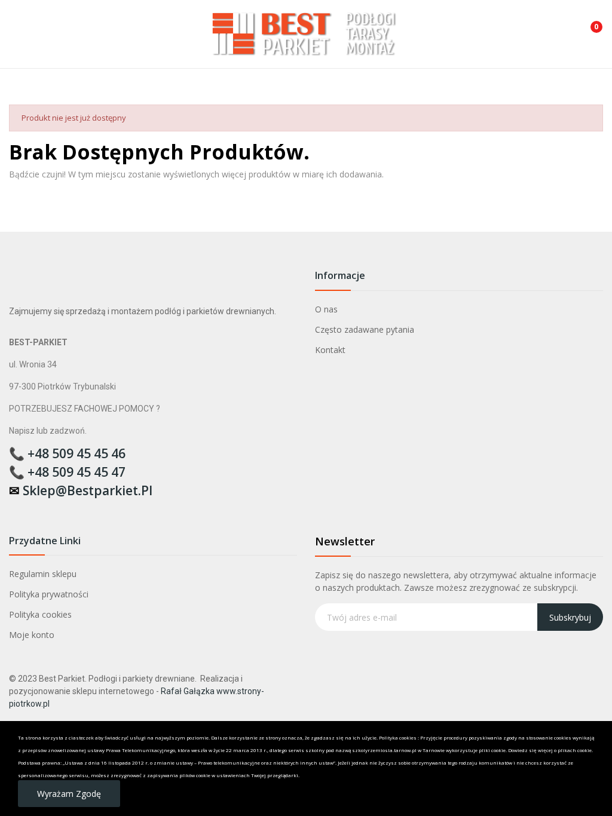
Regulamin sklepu (42, 573)
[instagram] (38, 510)
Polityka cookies (40, 614)
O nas (326, 309)
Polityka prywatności (48, 594)
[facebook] (14, 510)
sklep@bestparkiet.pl (87, 490)
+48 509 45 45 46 (76, 453)
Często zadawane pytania (364, 329)
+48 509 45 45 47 (76, 472)
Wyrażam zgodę (69, 793)
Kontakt (330, 349)
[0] (587, 22)
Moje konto (31, 634)
